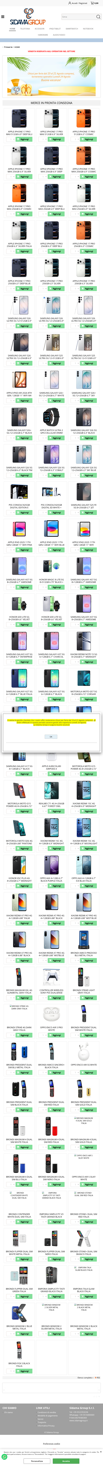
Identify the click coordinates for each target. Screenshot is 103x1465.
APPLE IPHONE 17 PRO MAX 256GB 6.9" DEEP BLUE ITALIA (51, 171)
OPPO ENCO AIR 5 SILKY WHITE (84, 1178)
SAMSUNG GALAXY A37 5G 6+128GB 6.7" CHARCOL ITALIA (51, 657)
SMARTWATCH (72, 28)
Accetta (66, 1461)
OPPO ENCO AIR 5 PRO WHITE (51, 1028)
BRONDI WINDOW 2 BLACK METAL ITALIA (83, 1327)
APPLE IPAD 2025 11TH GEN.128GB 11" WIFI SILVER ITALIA (83, 545)
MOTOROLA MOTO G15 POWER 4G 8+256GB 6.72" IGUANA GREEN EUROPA (84, 769)
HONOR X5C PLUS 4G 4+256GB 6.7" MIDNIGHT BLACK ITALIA (19, 881)
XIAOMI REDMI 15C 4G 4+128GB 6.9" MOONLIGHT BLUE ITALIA (83, 843)
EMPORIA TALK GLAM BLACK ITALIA (83, 1290)
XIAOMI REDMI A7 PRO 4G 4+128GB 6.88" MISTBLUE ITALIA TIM (51, 955)
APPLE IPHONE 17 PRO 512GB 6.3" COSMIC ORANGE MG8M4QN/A (84, 134)
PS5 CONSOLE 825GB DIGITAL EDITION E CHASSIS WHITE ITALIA (19, 507)
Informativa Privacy (46, 1425)
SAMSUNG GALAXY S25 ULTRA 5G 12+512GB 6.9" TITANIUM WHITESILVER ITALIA (83, 359)
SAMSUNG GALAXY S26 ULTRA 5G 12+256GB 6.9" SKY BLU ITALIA (51, 321)
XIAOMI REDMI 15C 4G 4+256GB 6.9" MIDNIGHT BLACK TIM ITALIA (83, 806)
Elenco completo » (85, 1377)
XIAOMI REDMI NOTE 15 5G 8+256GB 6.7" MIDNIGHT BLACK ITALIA (83, 657)
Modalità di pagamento (48, 1415)
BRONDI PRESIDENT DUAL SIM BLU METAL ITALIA (19, 1066)
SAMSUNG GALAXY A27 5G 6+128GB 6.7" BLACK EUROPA (51, 694)
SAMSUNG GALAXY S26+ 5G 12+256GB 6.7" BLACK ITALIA (19, 433)
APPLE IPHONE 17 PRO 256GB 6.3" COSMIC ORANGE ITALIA (84, 246)
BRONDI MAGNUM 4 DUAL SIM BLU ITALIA (19, 1178)
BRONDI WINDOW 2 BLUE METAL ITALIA (19, 1327)
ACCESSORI (39, 28)
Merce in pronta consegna (51, 103)
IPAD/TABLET (55, 28)
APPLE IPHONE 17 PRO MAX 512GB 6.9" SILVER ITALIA (51, 134)
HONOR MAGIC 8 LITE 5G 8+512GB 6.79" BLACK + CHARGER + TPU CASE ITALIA (51, 583)
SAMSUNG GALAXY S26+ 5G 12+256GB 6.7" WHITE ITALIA (51, 395)
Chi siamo (8, 1412)
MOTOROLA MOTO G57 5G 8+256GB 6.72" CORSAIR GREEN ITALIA (84, 694)
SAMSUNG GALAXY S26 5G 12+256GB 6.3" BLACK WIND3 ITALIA (84, 433)
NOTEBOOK (88, 28)
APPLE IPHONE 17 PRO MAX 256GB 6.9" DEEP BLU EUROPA (51, 209)
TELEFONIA (25, 28)
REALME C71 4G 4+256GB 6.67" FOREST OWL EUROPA (51, 806)
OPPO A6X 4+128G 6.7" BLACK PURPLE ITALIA (51, 879)
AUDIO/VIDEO (59, 35)
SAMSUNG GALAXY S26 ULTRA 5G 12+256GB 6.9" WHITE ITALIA (83, 321)
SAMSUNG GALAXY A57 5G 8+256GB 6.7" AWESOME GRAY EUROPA (19, 582)
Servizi (40, 1419)
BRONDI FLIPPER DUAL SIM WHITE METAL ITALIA (19, 1253)
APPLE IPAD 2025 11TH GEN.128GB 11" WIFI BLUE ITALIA (51, 545)
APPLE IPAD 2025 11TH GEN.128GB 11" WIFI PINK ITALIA (19, 545)
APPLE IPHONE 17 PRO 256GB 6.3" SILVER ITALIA (19, 245)
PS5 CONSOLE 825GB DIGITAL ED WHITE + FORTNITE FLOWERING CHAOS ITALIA (51, 508)
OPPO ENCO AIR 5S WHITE (84, 1064)
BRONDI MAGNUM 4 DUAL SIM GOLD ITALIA (84, 1141)
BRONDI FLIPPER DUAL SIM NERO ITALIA (51, 1253)
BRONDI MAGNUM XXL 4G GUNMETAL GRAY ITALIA (19, 991)
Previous (4, 1390)
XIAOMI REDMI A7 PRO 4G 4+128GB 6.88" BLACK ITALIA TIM (19, 955)
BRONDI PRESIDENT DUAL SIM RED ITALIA (51, 1103)
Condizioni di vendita (47, 1412)
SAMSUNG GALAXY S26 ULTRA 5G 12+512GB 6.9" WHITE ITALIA (19, 321)
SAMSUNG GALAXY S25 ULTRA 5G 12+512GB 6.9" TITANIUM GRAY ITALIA (51, 358)
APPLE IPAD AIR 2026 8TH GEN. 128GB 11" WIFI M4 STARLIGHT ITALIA (19, 395)
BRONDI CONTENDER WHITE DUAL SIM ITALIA (19, 1215)
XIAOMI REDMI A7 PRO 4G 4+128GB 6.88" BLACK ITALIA (51, 918)
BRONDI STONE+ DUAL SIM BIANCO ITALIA (83, 1253)
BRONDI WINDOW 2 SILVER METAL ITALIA (51, 1327)
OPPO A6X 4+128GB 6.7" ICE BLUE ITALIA (84, 879)
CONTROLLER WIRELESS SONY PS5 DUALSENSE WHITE (51, 993)
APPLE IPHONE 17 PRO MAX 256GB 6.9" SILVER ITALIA (19, 171)
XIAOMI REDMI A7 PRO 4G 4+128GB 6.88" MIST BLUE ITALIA (84, 918)
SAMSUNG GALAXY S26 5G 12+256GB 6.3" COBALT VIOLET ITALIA (51, 470)
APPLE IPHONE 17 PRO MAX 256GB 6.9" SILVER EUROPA (83, 209)
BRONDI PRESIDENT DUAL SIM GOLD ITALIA (84, 1103)
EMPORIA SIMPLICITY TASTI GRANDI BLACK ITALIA (51, 1290)
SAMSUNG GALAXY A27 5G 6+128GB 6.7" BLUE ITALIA (19, 693)
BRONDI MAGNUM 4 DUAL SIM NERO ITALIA (51, 1178)
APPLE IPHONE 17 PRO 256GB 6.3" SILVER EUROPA (51, 283)
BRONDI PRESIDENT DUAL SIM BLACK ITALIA (19, 1103)
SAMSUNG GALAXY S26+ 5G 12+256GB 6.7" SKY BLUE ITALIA (84, 395)
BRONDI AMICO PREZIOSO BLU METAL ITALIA (84, 954)
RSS (98, 1377)
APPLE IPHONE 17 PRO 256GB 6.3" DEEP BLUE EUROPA (19, 283)
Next (98, 1390)
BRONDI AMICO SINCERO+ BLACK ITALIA (51, 1066)
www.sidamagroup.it (78, 1420)
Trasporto (42, 1422)
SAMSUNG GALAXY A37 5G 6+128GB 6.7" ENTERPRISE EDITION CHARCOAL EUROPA (19, 658)
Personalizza (37, 1461)
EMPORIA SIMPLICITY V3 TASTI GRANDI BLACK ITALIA (51, 1217)
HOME (12, 28)
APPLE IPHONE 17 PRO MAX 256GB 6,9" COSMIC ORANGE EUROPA (19, 209)
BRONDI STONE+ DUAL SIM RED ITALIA (83, 1215)
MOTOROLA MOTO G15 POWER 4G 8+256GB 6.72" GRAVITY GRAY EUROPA (19, 806)
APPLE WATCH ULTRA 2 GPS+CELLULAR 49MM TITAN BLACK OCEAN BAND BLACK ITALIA (51, 434)
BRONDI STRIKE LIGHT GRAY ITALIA (84, 991)
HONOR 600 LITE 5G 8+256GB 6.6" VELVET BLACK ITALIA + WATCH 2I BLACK (19, 620)
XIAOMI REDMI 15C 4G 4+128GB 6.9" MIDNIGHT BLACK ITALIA (51, 843)
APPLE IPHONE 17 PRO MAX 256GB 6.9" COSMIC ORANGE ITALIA (83, 171)
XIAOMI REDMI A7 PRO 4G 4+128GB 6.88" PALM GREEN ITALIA (19, 918)
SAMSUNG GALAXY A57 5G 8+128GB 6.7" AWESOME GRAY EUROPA (84, 582)
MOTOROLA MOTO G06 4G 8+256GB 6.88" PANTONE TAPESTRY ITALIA (19, 843)
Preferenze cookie (51, 1443)
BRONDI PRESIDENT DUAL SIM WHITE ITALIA (84, 1028)
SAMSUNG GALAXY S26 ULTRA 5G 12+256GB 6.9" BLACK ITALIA (19, 358)
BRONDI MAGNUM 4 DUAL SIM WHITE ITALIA (19, 1141)
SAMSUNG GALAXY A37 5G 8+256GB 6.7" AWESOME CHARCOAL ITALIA (84, 619)
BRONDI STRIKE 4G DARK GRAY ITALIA (19, 1028)
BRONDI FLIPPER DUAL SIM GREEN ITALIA (19, 1290)
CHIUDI (101, 1451)
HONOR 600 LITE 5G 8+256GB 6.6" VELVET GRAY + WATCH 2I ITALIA (51, 619)
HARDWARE (43, 35)
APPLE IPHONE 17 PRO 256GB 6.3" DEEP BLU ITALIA (51, 246)
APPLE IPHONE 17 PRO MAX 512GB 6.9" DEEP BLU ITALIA (19, 134)
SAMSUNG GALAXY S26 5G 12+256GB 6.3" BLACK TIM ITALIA (19, 470)
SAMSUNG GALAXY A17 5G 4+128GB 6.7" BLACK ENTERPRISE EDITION (19, 769)
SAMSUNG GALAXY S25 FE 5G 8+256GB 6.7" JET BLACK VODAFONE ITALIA (83, 507)
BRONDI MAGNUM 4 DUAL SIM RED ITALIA (51, 1141)
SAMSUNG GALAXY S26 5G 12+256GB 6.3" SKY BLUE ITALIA (84, 470)
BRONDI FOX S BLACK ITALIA (19, 1364)
